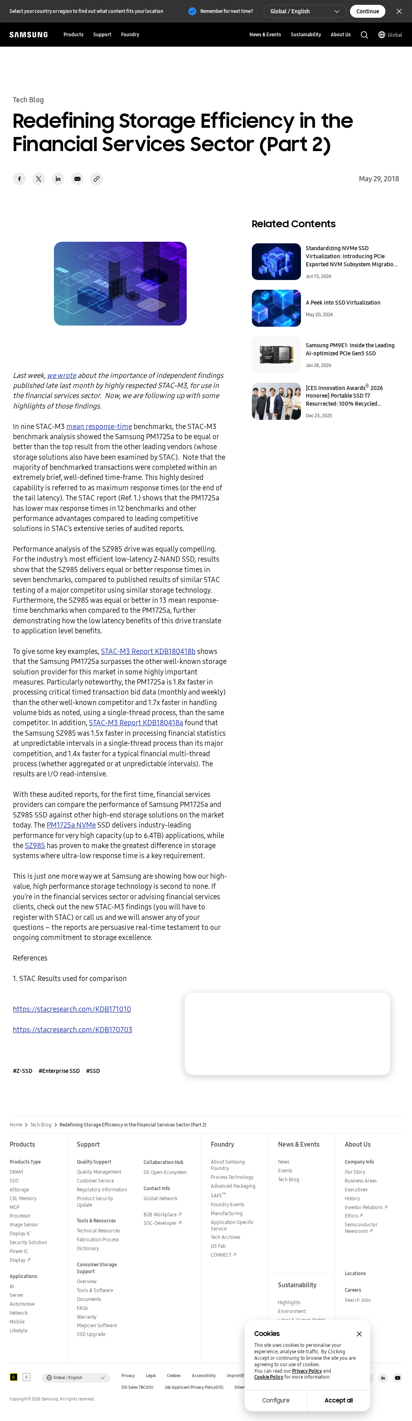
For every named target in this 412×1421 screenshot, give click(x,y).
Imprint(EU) (238, 1375)
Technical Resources (98, 1230)
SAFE (218, 1195)
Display (17, 1260)
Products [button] (74, 34)
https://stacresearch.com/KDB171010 (72, 1009)
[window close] (359, 1334)
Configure (276, 1400)
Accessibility (204, 1375)
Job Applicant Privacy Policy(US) (194, 1387)
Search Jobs (358, 1300)
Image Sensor (24, 1224)
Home (16, 1125)
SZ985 (35, 845)
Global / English (290, 11)
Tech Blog (41, 1125)
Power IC (19, 1251)
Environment (292, 1311)
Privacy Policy (307, 1371)
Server (17, 1295)
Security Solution (28, 1242)
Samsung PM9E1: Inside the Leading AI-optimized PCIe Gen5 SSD (350, 349)
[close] (377, 1006)
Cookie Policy (268, 1377)
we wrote (61, 375)
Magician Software (97, 1325)
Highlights (289, 1302)
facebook (19, 178)
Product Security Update (95, 1201)
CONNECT (221, 1254)
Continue (367, 11)
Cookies (174, 1375)
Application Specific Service (232, 1225)
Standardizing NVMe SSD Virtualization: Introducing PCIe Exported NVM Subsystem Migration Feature (351, 256)
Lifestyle (18, 1330)
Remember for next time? (226, 11)
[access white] (27, 1377)
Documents (89, 1299)
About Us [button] (341, 34)
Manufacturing (227, 1213)
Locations (355, 1273)
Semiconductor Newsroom (361, 1227)
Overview (87, 1281)
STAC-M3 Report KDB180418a (136, 723)
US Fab (218, 1246)
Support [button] (102, 34)
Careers (353, 1289)
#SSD (93, 1071)
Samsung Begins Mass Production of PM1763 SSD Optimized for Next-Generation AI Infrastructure (315, 1037)
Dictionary (88, 1248)
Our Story (355, 1171)
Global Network (160, 1198)
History (352, 1198)
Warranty (87, 1316)
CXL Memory (23, 1198)
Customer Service (95, 1180)
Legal (151, 1375)
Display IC (20, 1233)
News (283, 1161)
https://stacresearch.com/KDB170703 (72, 1030)
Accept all (339, 1400)
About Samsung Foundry (228, 1165)
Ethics (351, 1215)
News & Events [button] (265, 34)
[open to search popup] (364, 35)
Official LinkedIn (383, 1378)
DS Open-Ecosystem (165, 1172)
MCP (14, 1207)
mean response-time (99, 426)
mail (77, 178)
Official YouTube (397, 1378)
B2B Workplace (160, 1214)
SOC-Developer (160, 1223)
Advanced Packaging (233, 1185)
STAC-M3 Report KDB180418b (148, 651)
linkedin (58, 178)
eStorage (19, 1189)
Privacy (128, 1375)
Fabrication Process (98, 1239)
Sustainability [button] (306, 34)
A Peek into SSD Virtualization (343, 303)
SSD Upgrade (91, 1334)
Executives (356, 1189)
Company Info (359, 1161)
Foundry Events (227, 1204)
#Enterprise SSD (59, 1071)
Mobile (17, 1321)
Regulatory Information (102, 1189)
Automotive (22, 1304)
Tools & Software (95, 1290)
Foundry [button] (130, 34)
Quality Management (99, 1171)
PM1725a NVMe (71, 825)
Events (285, 1170)
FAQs (82, 1308)
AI (12, 1286)
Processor (20, 1215)
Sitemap (242, 1387)
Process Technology (232, 1177)
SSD (14, 1180)
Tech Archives (225, 1237)
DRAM (16, 1171)
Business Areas (361, 1180)
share (96, 178)
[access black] (14, 1377)
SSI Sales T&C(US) (137, 1387)
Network (19, 1312)
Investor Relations (364, 1207)
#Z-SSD (22, 1071)
